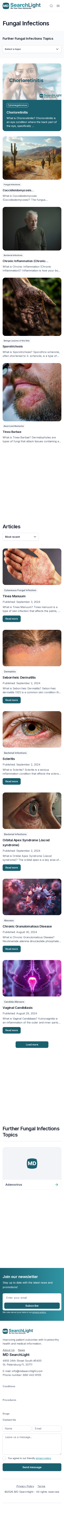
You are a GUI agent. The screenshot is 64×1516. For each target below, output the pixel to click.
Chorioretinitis (17, 112)
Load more (32, 1044)
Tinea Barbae (12, 431)
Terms (41, 1486)
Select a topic (13, 49)
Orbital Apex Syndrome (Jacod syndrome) (26, 842)
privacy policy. (39, 1312)
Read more (11, 618)
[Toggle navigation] (58, 6)
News (21, 1350)
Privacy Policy (25, 1486)
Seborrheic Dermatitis (19, 677)
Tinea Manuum (14, 596)
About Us (9, 1350)
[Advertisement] (32, 482)
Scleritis (9, 759)
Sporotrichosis (13, 346)
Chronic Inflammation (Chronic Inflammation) (24, 261)
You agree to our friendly (29, 1458)
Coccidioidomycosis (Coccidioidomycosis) (18, 191)
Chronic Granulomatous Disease (27, 926)
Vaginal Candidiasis (17, 1008)
